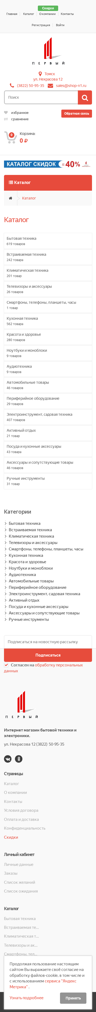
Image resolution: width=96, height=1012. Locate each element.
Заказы (10, 873)
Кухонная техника (26, 555)
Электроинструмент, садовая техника (44, 593)
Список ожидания (21, 891)
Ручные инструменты (29, 619)
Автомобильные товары (31, 581)
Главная (11, 14)
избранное (19, 113)
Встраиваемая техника (30, 529)
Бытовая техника (25, 523)
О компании (47, 14)
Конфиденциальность (24, 828)
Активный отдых (24, 600)
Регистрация (41, 25)
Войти (60, 25)
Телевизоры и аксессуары (33, 542)
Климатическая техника (31, 536)
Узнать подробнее (26, 997)
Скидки (48, 8)
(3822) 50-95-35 (30, 85)
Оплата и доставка (21, 819)
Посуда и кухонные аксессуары (38, 606)
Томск (50, 74)
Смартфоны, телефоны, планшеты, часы (46, 549)
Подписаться (48, 655)
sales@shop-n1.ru (71, 85)
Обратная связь (76, 113)
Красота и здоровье (27, 561)
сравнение (19, 119)
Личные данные (18, 864)
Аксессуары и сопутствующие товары (44, 613)
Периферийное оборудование (37, 587)
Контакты (67, 14)
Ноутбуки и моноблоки (31, 568)
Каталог (28, 14)
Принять (73, 998)
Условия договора (21, 810)
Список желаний (19, 882)
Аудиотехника (22, 574)
